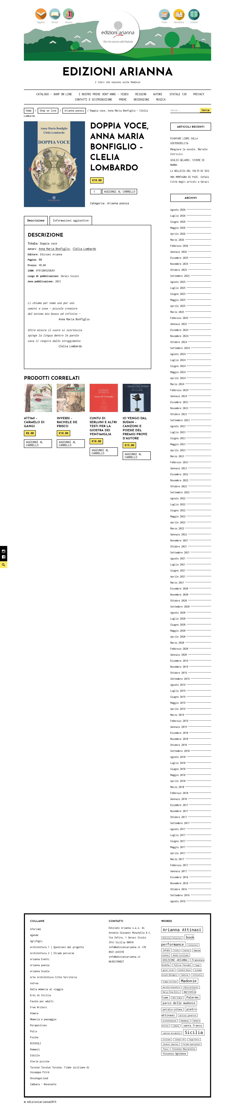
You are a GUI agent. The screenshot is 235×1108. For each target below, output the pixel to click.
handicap (184, 975)
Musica (160, 99)
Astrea (34, 983)
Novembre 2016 (179, 883)
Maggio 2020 (177, 630)
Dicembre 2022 (179, 474)
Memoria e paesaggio (43, 1019)
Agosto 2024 (177, 354)
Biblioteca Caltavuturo (172, 938)
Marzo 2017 (177, 859)
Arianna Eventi (39, 959)
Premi (123, 99)
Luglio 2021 (177, 564)
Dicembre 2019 (179, 660)
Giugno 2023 (177, 438)
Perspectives (38, 1025)
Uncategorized (39, 1078)
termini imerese (170, 1044)
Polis (33, 1031)
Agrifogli (36, 941)
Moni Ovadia (177, 998)
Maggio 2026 (177, 227)
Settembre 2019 (180, 678)
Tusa (165, 1049)
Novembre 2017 (179, 811)
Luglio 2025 (177, 287)
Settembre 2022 (180, 492)
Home (28, 110)
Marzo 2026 (177, 239)
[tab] (36, 220)
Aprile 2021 (177, 576)
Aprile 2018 (177, 781)
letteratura (197, 975)
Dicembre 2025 (179, 257)
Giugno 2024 (177, 366)
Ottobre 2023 (178, 414)
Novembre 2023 (179, 408)
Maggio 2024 (177, 372)
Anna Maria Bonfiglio (54, 248)
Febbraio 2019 (179, 720)
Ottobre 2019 (178, 672)
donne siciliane (180, 955)
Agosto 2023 (177, 426)
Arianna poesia (74, 110)
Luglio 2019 (177, 690)
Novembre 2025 (179, 263)
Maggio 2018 (177, 774)
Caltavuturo (193, 945)
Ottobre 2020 (178, 600)
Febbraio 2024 (179, 390)
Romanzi (35, 1049)
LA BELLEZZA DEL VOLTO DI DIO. (190, 170)
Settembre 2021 (180, 552)
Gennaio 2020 (178, 654)
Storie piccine (39, 1061)
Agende (34, 935)
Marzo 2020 (177, 642)
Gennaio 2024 (178, 396)
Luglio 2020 (177, 618)
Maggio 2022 (177, 516)
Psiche (34, 1037)
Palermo (192, 997)
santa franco (192, 1025)
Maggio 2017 (177, 847)
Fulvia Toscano (182, 965)
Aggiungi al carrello (119, 191)
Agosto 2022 (177, 498)
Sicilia (194, 1032)
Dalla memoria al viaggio (46, 989)
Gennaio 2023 (178, 468)
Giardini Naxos (184, 970)
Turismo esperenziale (191, 1044)
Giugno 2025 (177, 293)
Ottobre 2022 (178, 486)
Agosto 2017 (177, 829)
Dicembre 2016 (179, 877)
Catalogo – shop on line (54, 94)
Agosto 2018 (177, 756)
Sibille (35, 1055)
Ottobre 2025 (178, 269)
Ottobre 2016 (178, 889)
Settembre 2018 (180, 750)
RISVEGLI (35, 1043)
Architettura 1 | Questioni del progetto (57, 947)
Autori (157, 94)
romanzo (176, 1026)
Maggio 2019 (177, 702)
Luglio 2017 (177, 835)
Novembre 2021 (179, 540)
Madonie (189, 980)
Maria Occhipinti (191, 987)
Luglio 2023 (177, 432)
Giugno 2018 (177, 768)
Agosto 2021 (177, 558)
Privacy (198, 94)
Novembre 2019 (179, 666)
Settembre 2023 (180, 420)
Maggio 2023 (177, 444)
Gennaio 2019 (178, 726)
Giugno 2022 (177, 510)
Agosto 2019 (177, 684)
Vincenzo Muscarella (183, 1049)
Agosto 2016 (177, 901)
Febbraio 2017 (179, 865)
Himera (34, 1013)
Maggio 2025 (177, 299)
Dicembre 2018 (179, 732)
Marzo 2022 (177, 528)
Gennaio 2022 (178, 534)
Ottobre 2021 (178, 546)
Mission (140, 94)
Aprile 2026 (177, 233)
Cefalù (166, 950)
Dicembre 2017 (179, 805)
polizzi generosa (187, 1015)
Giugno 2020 (177, 624)
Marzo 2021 (177, 582)
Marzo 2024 (177, 384)
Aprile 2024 (177, 378)
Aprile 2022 (177, 522)
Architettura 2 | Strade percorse (52, 953)
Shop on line (48, 110)
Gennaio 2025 (178, 323)
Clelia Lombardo (84, 248)
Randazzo (185, 1021)
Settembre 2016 (180, 895)
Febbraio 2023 (179, 462)
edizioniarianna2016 (41, 1101)
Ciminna (186, 950)
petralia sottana (172, 1009)
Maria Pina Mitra (171, 992)
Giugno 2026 (177, 221)
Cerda (176, 950)
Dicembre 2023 (179, 402)
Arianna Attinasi (182, 929)
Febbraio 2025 (179, 317)
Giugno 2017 (177, 841)
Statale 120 (177, 94)
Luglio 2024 (177, 360)
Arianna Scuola (39, 971)
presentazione (169, 1021)
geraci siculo (168, 970)
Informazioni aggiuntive (71, 220)
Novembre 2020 (179, 594)
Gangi (197, 965)
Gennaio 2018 (178, 799)
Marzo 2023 (177, 456)
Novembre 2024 (179, 336)
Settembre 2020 (180, 606)
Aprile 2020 (177, 636)
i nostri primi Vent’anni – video (103, 94)
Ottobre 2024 (178, 342)
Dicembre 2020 (179, 588)
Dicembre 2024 (179, 329)
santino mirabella (171, 1033)
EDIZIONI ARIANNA (175, 959)
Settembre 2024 (180, 348)
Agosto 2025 (177, 281)
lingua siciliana (170, 982)
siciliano (166, 1039)
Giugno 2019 (177, 696)
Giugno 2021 (177, 570)
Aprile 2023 (177, 450)
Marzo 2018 (177, 787)
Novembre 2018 (179, 738)
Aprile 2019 (177, 708)
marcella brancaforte (171, 987)
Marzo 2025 (177, 311)
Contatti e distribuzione (93, 99)
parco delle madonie (179, 1003)
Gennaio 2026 (178, 251)
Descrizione (35, 220)
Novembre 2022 (179, 480)
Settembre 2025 (180, 275)
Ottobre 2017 (178, 817)
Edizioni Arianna (117, 72)
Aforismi (35, 929)
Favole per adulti (42, 1001)
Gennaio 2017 (178, 871)
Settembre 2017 (180, 823)
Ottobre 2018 (178, 744)
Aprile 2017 (177, 853)
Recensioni (141, 99)
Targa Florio (194, 1039)
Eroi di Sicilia (40, 995)
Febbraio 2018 (179, 793)
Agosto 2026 (177, 209)
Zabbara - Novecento (43, 1084)
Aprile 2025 (177, 305)
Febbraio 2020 (179, 648)
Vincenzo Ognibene (174, 1053)
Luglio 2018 (177, 762)
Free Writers (38, 1007)
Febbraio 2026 (179, 245)
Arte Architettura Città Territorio (53, 977)
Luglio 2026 (177, 215)
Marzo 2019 (177, 714)
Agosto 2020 (177, 612)
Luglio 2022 (177, 504)
